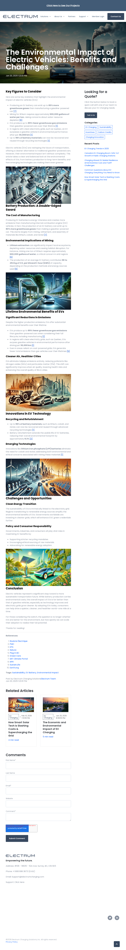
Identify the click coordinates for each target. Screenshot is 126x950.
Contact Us (116, 16)
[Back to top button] (117, 944)
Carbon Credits (104, 132)
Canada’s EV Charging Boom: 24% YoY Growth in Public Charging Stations (102, 154)
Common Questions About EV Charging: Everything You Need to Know (102, 171)
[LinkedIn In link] (117, 918)
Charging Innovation (95, 137)
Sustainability (105, 127)
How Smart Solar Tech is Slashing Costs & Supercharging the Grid (102, 178)
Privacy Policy (12, 942)
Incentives (90, 132)
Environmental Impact (48, 672)
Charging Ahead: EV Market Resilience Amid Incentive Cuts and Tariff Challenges (101, 163)
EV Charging (91, 127)
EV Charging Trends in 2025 (97, 148)
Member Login (98, 16)
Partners (71, 16)
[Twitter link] (110, 918)
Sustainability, (19, 672)
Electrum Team (48, 678)
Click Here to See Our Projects (63, 5)
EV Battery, (31, 672)
